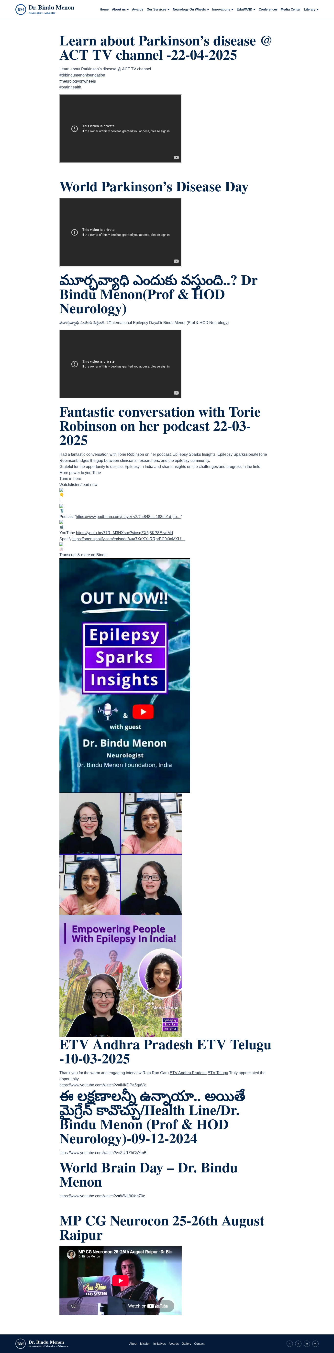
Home (104, 9)
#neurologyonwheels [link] (77, 81)
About (133, 1343)
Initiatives (159, 1343)
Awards (137, 9)
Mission (145, 1343)
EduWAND (244, 9)
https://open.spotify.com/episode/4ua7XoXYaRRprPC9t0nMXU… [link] (128, 539)
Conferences (268, 9)
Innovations (221, 9)
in (307, 1343)
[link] (231, 454)
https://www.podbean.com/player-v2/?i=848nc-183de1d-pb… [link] (128, 517)
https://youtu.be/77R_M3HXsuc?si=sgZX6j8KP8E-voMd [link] (124, 533)
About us (119, 9)
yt (315, 1343)
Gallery (186, 1343)
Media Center (291, 9)
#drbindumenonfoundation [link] (82, 75)
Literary (309, 9)
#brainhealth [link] (70, 87)
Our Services (156, 9)
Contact (199, 1343)
